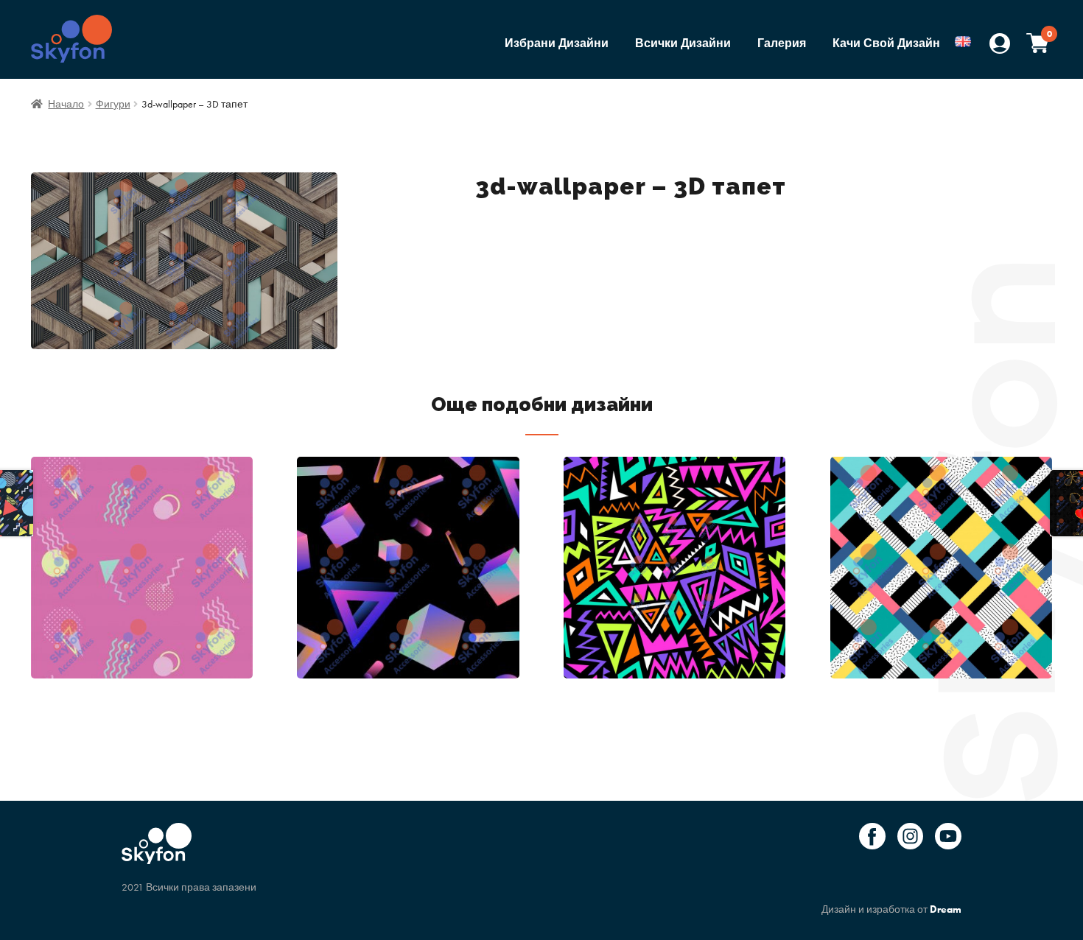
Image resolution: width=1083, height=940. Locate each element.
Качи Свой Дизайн (886, 43)
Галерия (781, 43)
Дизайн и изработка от (891, 909)
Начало (66, 104)
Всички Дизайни (683, 43)
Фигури (113, 104)
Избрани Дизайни (557, 43)
